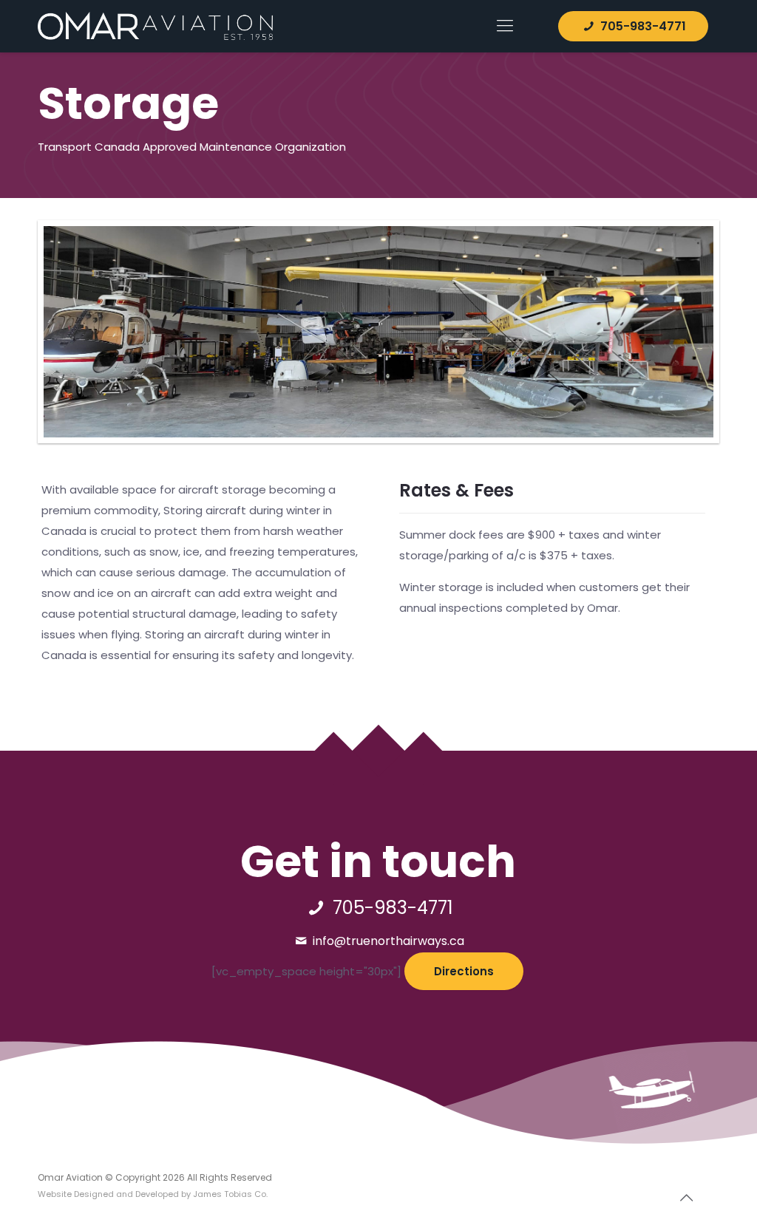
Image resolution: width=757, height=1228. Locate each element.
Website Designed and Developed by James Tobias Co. (153, 1194)
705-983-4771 (641, 26)
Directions (464, 971)
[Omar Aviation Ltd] (155, 26)
